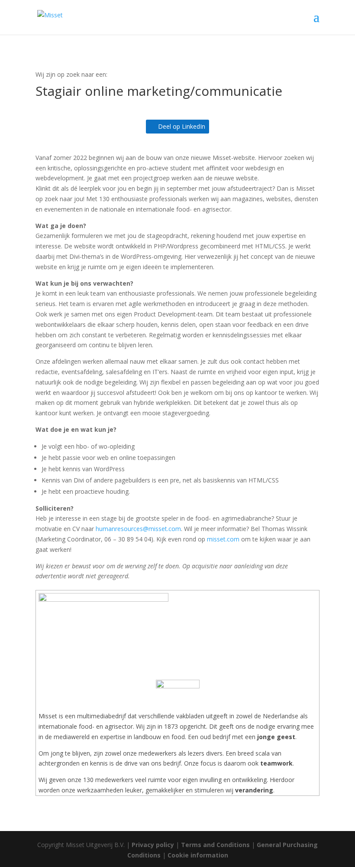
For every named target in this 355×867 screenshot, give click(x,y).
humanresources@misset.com (138, 529)
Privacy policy (153, 845)
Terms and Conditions (215, 845)
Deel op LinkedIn (181, 126)
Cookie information (198, 855)
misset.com (223, 539)
